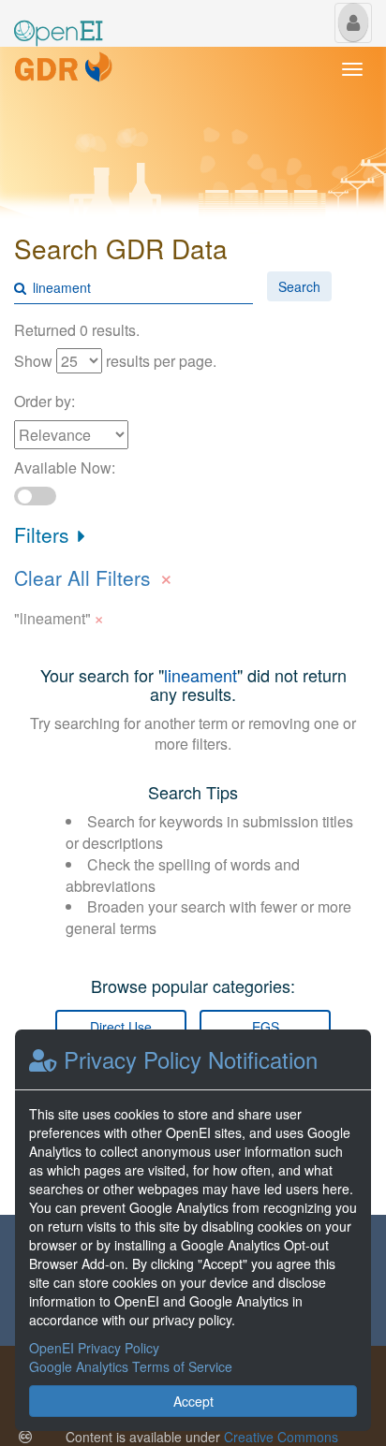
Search (299, 286)
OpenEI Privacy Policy (94, 1347)
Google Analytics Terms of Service (130, 1366)
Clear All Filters (93, 575)
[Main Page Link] (58, 21)
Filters (44, 534)
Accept (193, 1401)
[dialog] (193, 1230)
